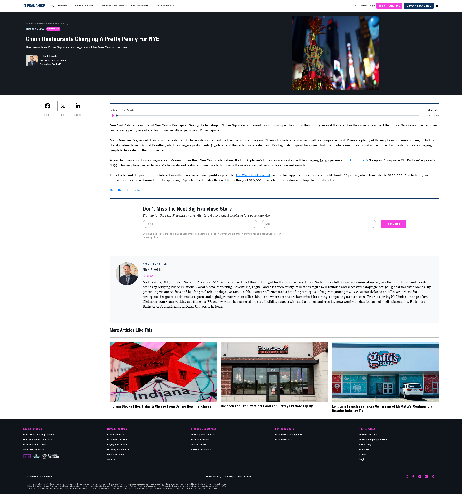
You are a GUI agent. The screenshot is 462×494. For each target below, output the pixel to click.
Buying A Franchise (117, 444)
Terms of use (243, 476)
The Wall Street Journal (253, 175)
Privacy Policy (213, 476)
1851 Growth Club (368, 434)
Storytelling (365, 444)
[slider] (117, 115)
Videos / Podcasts (201, 449)
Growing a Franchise (118, 449)
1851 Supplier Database (203, 434)
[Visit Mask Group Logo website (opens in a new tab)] (44, 456)
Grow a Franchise (419, 5)
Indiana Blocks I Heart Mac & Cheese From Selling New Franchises (160, 406)
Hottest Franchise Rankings (37, 439)
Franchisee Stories (117, 439)
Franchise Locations (34, 449)
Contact (363, 5)
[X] (433, 476)
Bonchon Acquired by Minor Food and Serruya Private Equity (267, 406)
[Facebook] (413, 476)
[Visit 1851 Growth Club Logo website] (54, 456)
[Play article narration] (113, 115)
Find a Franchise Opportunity (38, 434)
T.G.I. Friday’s (357, 160)
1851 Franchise (34, 23)
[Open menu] (437, 5)
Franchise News (52, 23)
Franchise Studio (284, 439)
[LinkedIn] (426, 476)
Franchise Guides (200, 439)
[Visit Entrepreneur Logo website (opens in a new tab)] (27, 456)
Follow (149, 275)
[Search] (356, 6)
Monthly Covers (115, 454)
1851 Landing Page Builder (373, 439)
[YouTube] (420, 476)
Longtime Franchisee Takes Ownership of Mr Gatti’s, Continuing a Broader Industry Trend (382, 408)
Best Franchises (115, 434)
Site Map (229, 476)
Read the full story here (126, 190)
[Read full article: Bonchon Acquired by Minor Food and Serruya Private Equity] (274, 372)
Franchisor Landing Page (288, 434)
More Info (433, 110)
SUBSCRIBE (393, 223)
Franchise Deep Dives (35, 444)
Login (372, 5)
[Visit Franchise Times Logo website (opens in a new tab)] (36, 456)
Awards (111, 459)
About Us (364, 449)
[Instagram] (407, 476)
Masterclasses (199, 444)
